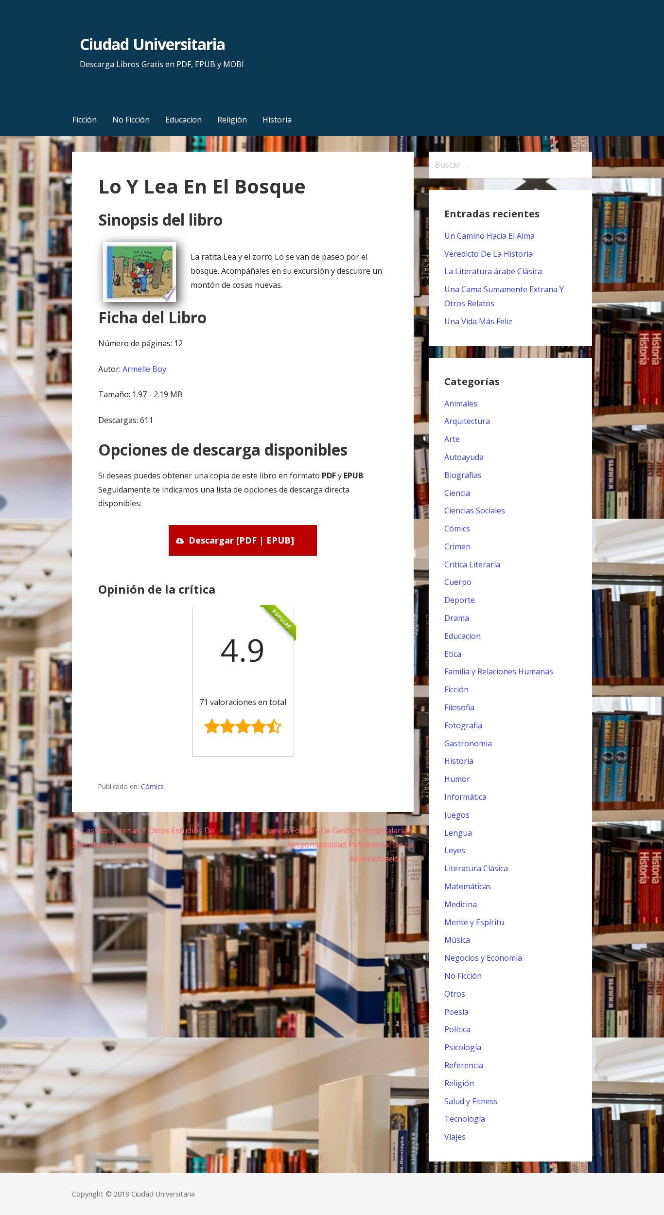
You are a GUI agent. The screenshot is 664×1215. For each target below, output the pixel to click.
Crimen (457, 546)
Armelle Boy (144, 369)
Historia (277, 119)
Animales (460, 403)
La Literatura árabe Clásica (493, 271)
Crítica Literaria (472, 564)
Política (457, 1029)
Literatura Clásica (476, 868)
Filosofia (459, 707)
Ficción (84, 119)
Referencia (463, 1065)
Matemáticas (467, 886)
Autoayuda (464, 457)
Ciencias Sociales (474, 510)
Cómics (152, 786)
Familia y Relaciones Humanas (498, 671)
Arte (452, 439)
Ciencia (457, 493)
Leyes (454, 850)
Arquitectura (467, 421)
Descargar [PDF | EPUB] (241, 540)
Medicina (460, 904)
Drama (456, 618)
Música (457, 939)
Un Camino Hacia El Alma (489, 235)
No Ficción (131, 119)
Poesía (456, 1011)
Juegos (457, 815)
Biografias (463, 475)
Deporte (459, 600)
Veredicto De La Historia (488, 253)
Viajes (455, 1136)
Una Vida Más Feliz (478, 321)
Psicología (462, 1047)
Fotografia (463, 725)
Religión (232, 119)
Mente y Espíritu (474, 922)
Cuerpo (458, 582)
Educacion (183, 119)
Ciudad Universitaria (152, 44)
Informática (465, 797)
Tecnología (464, 1118)
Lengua (458, 833)
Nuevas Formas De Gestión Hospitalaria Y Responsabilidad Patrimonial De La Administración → (338, 844)
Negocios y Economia (483, 957)
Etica (452, 654)
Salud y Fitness (471, 1101)
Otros (454, 993)
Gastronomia (468, 743)
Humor (457, 779)
